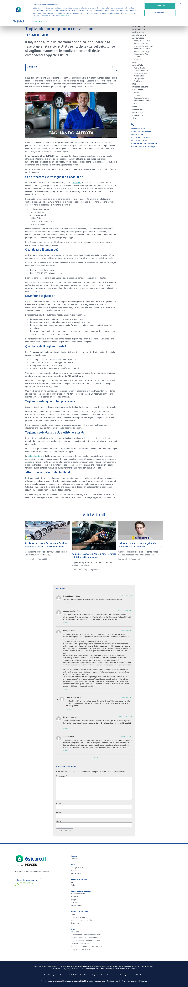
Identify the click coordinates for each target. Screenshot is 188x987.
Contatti (74, 859)
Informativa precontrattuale (95, 981)
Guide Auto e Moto (141, 74)
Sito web (60, 821)
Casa (72, 914)
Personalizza (159, 13)
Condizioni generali (113, 981)
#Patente (153, 143)
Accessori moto (138, 30)
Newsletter (137, 110)
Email (59, 812)
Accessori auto (138, 27)
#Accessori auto (138, 128)
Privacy (43, 981)
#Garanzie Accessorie (140, 137)
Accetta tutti (160, 6)
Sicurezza (136, 119)
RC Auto (137, 57)
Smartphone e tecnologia (81, 920)
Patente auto (137, 116)
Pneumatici (138, 96)
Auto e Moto (137, 65)
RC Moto (137, 60)
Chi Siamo (74, 932)
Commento (61, 776)
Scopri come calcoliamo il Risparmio (134, 981)
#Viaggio (151, 146)
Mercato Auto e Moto (141, 101)
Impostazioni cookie (55, 981)
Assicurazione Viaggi (141, 52)
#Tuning (144, 146)
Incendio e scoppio (78, 917)
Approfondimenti (139, 35)
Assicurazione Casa (141, 44)
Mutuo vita (75, 896)
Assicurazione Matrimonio (144, 46)
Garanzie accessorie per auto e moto (86, 946)
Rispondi (65, 603)
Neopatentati (139, 76)
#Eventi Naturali (138, 134)
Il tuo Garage (137, 90)
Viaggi (73, 899)
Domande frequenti (140, 87)
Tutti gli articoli (77, 867)
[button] (26, 547)
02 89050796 (133, 969)
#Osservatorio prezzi (140, 143)
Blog (134, 84)
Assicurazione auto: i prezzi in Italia (85, 937)
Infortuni (74, 902)
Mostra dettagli (38, 22)
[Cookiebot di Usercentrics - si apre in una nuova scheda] (18, 21)
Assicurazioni (138, 38)
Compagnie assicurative (80, 949)
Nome (59, 804)
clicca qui (65, 16)
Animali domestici (77, 905)
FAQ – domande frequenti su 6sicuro (86, 940)
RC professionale (77, 894)
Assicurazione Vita (141, 54)
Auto (134, 62)
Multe (136, 93)
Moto (134, 104)
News (134, 107)
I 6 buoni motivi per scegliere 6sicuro (85, 935)
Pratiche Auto (139, 81)
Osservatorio (137, 113)
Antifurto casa (138, 32)
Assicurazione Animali (142, 41)
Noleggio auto (139, 79)
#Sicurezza (135, 146)
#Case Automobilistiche (141, 131)
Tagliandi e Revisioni (141, 98)
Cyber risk (74, 923)
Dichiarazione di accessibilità (73, 981)
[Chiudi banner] (180, 3)
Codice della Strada (141, 71)
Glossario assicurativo (79, 943)
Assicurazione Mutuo (142, 49)
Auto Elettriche (139, 68)
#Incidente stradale (139, 140)
